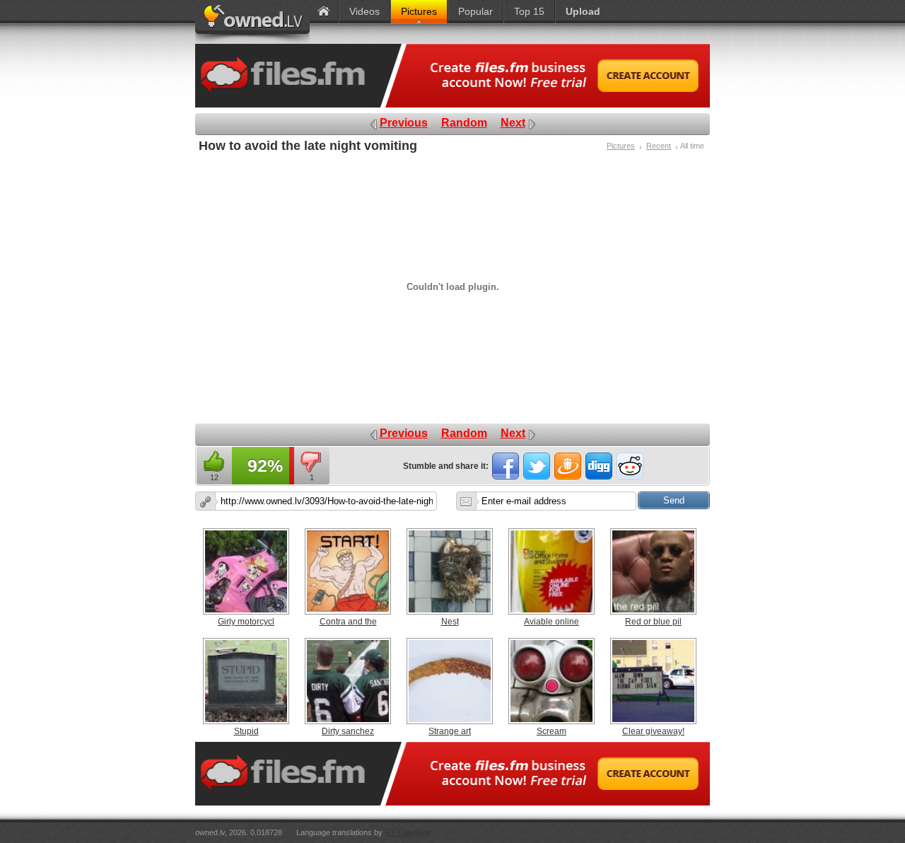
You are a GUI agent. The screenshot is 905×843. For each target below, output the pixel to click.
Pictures (621, 145)
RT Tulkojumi (407, 832)
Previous (404, 123)
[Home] (324, 11)
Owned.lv (252, 22)
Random (464, 123)
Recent (658, 145)
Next (513, 123)
